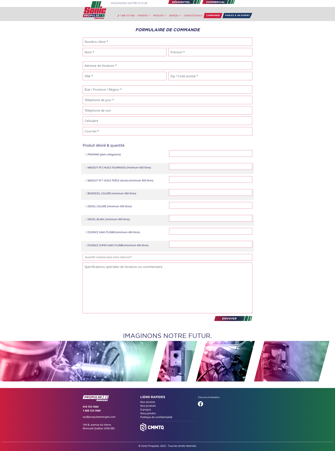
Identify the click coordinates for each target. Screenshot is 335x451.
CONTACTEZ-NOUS (193, 15)
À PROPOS (142, 15)
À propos (145, 409)
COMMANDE (213, 15)
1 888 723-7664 (127, 15)
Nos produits (148, 405)
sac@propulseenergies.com (99, 417)
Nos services (147, 402)
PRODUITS (158, 15)
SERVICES (173, 15)
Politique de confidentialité (156, 417)
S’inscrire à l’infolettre (208, 397)
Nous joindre (148, 413)
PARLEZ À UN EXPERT (237, 15)
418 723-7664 (91, 406)
